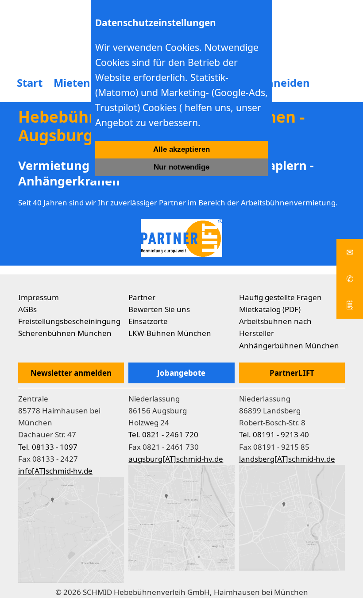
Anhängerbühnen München (289, 345)
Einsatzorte (148, 321)
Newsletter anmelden (71, 373)
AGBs (27, 309)
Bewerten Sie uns (159, 309)
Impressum (38, 297)
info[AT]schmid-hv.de (55, 471)
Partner (141, 297)
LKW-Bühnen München (169, 333)
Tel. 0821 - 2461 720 (163, 434)
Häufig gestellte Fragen (280, 297)
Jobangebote (181, 373)
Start (29, 83)
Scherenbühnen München (65, 333)
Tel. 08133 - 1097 (47, 447)
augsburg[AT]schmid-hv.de (175, 459)
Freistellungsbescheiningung (69, 321)
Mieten (72, 83)
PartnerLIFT (292, 373)
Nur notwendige (181, 167)
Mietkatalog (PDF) (270, 309)
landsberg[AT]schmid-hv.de (287, 459)
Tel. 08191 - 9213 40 (274, 434)
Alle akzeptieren (181, 149)
